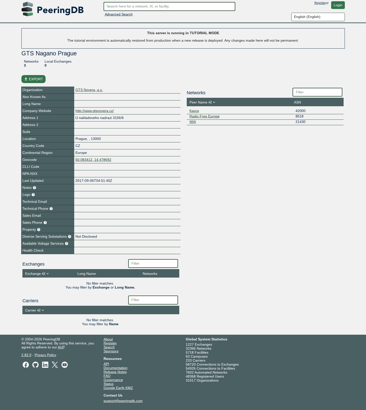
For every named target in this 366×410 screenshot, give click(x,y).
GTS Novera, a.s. (89, 90)
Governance (113, 380)
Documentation (115, 368)
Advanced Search (119, 14)
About (108, 339)
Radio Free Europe (204, 116)
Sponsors (111, 351)
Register (320, 3)
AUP (61, 347)
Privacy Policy (45, 355)
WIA (192, 122)
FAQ (107, 376)
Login (338, 5)
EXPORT (33, 79)
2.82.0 (26, 355)
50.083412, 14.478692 (93, 160)
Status (109, 384)
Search (109, 347)
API (106, 364)
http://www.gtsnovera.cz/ (94, 111)
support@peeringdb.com (123, 401)
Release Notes (115, 372)
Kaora (194, 111)
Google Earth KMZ (118, 388)
